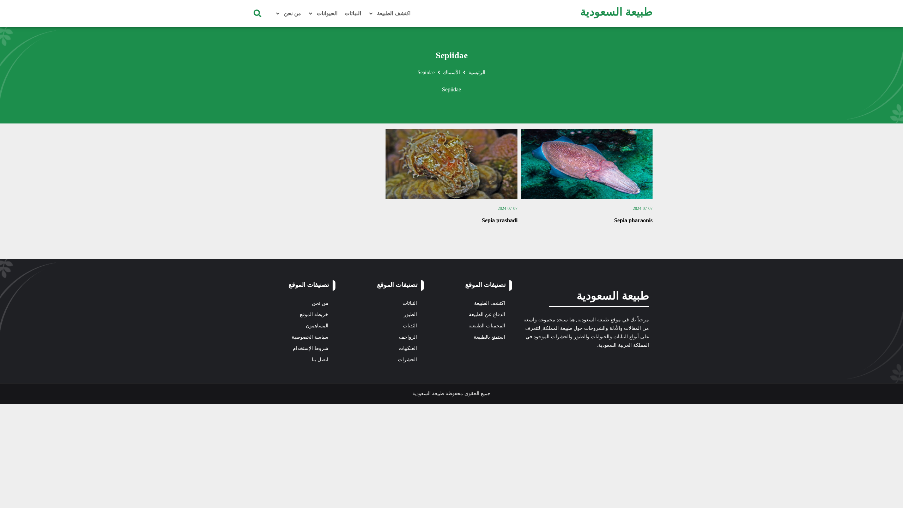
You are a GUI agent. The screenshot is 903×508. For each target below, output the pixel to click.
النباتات (353, 13)
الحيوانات (327, 13)
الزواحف (408, 337)
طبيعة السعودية (616, 11)
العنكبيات (408, 348)
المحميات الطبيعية (486, 325)
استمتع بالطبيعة (489, 337)
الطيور (410, 314)
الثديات (410, 325)
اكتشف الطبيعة (394, 13)
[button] (257, 13)
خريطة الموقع (314, 314)
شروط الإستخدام (310, 348)
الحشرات (407, 359)
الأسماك (451, 72)
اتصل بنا (320, 359)
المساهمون (317, 325)
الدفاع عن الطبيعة (487, 314)
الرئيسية (476, 72)
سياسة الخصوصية (310, 337)
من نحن (292, 13)
